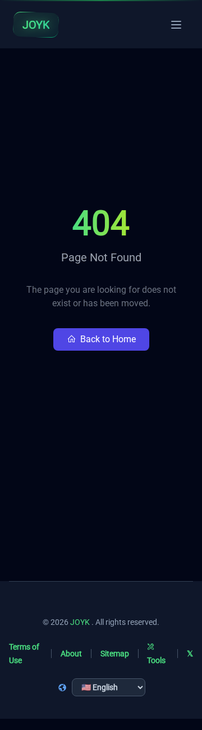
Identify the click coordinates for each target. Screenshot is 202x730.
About (71, 653)
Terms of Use (24, 653)
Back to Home (108, 339)
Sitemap (114, 653)
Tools (156, 660)
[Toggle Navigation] (176, 24)
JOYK (80, 622)
